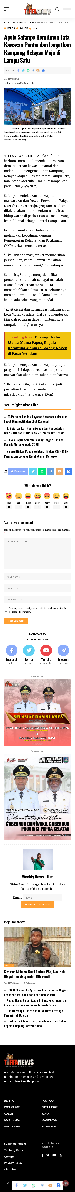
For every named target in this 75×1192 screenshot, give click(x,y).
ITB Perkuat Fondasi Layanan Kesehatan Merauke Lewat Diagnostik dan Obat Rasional (35, 419)
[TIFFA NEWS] (37, 9)
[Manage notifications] (65, 1183)
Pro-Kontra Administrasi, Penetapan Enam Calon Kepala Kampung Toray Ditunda (35, 1023)
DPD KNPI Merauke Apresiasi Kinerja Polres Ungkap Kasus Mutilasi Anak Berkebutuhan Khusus (36, 992)
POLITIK (24, 28)
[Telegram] (63, 655)
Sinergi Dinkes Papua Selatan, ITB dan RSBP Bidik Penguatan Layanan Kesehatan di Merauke (36, 453)
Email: (18, 897)
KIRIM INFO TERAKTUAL (37, 904)
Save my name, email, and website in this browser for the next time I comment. (38, 610)
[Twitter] (28, 655)
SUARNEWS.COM (37, 1038)
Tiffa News (13, 78)
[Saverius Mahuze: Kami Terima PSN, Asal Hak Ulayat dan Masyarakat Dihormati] (37, 947)
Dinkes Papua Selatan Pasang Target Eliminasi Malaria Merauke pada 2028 (34, 442)
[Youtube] (46, 655)
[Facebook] (11, 655)
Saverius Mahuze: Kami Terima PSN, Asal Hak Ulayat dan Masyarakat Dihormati (34, 974)
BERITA (11, 28)
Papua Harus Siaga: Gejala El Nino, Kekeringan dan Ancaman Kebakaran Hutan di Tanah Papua (35, 1002)
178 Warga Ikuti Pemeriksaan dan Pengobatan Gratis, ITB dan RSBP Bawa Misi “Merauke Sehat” (34, 430)
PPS (35, 29)
